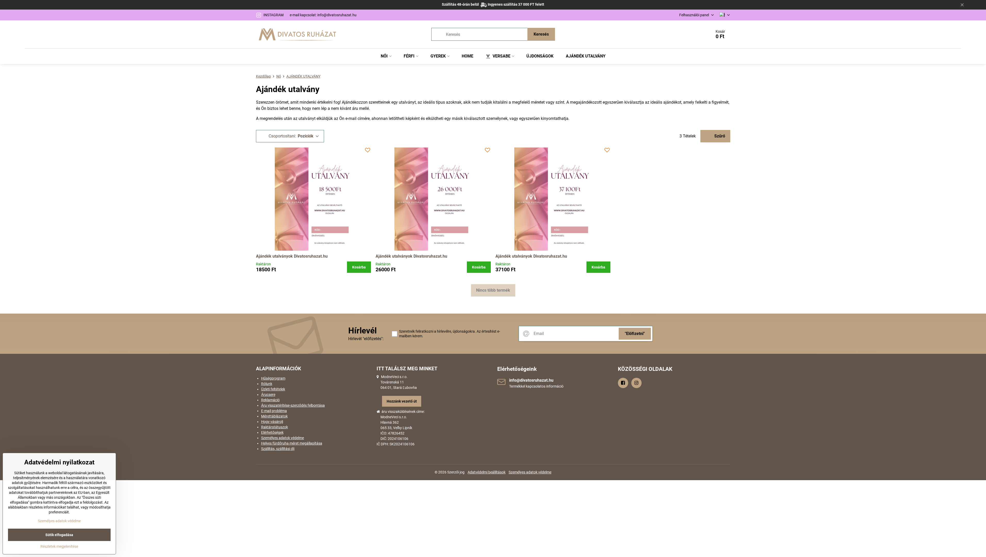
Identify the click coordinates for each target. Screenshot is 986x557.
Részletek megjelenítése (59, 546)
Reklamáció (270, 400)
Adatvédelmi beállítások (487, 472)
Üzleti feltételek (273, 389)
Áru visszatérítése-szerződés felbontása (293, 405)
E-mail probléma (274, 411)
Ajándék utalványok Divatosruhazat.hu (292, 256)
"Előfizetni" (635, 333)
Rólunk (266, 384)
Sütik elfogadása (59, 535)
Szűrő (719, 136)
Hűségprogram (273, 378)
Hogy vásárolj (272, 422)
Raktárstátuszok (274, 427)
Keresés (541, 34)
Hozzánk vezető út (402, 401)
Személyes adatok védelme (282, 438)
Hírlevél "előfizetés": (366, 338)
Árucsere (268, 394)
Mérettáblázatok (274, 416)
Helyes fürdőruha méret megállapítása (291, 443)
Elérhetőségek (272, 432)
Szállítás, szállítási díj (277, 449)
